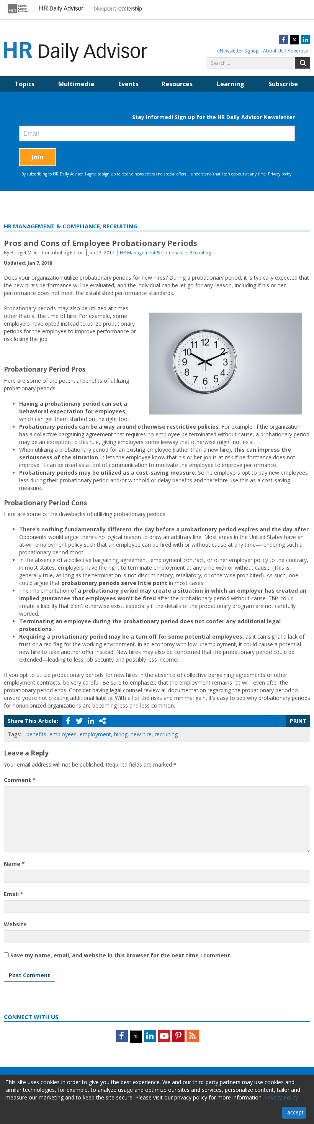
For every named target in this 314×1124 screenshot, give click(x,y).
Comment (20, 779)
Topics (24, 84)
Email (13, 894)
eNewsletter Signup (238, 51)
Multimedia (76, 84)
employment (95, 734)
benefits (36, 734)
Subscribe (283, 84)
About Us (273, 51)
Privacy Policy (281, 1097)
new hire (141, 734)
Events (128, 84)
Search (302, 63)
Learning (230, 84)
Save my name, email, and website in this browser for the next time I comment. (121, 955)
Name (14, 863)
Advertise (298, 51)
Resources (177, 84)
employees (63, 734)
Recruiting (200, 252)
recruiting (166, 734)
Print (298, 720)
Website (15, 924)
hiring (121, 734)
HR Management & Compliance (153, 252)
